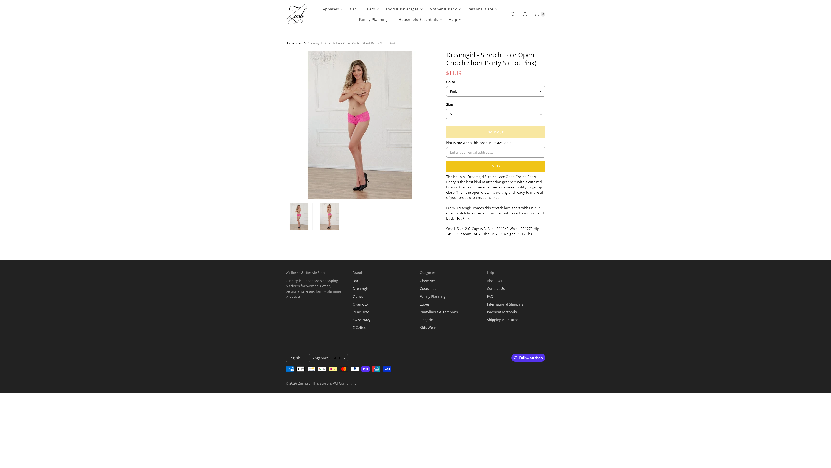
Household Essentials (418, 19)
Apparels (331, 9)
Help (453, 19)
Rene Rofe (361, 312)
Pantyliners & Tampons (439, 312)
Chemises (428, 280)
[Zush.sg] (296, 14)
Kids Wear (428, 327)
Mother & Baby (443, 9)
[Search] (513, 14)
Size (449, 104)
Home (290, 43)
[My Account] (525, 14)
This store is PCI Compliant (334, 383)
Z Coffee (359, 327)
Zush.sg (304, 383)
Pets (371, 9)
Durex (358, 296)
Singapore (326, 358)
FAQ (490, 296)
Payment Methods (502, 312)
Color (450, 82)
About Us (494, 280)
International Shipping (505, 304)
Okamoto (360, 304)
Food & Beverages (402, 9)
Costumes (428, 288)
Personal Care (480, 9)
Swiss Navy (361, 319)
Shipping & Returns (503, 319)
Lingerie (426, 319)
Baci (356, 280)
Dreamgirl (361, 288)
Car (353, 9)
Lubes (425, 304)
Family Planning (373, 19)
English (294, 358)
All (301, 43)
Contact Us (496, 288)
